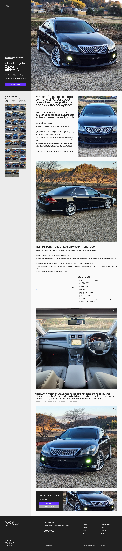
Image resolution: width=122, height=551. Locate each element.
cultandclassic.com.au (48, 545)
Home (85, 522)
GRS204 (6, 57)
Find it (85, 525)
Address (45, 524)
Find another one (15, 84)
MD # (6, 542)
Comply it (86, 527)
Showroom (104, 522)
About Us (86, 530)
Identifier (22, 74)
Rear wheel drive (19, 57)
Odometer (15, 74)
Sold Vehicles (105, 525)
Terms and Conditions (87, 545)
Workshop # (11, 542)
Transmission (8, 74)
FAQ (102, 527)
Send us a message (49, 506)
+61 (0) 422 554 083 (49, 522)
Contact (103, 530)
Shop (102, 533)
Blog (84, 533)
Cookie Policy (103, 545)
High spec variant (12, 57)
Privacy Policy (96, 545)
